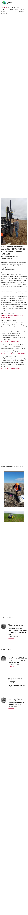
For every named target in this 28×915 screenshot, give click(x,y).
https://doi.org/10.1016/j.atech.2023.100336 (13, 354)
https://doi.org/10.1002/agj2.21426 (10, 341)
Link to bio (11, 638)
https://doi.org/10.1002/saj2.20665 (10, 368)
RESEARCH (4, 7)
